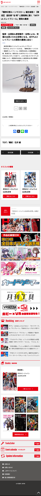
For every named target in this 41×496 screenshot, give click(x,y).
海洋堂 (3, 27)
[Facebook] (15, 131)
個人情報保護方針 (10, 477)
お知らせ (7, 464)
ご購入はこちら (10, 196)
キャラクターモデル (7, 25)
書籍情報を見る (19, 434)
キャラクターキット (13, 27)
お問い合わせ (9, 467)
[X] (18, 131)
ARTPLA (33, 25)
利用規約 (7, 474)
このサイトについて (11, 471)
